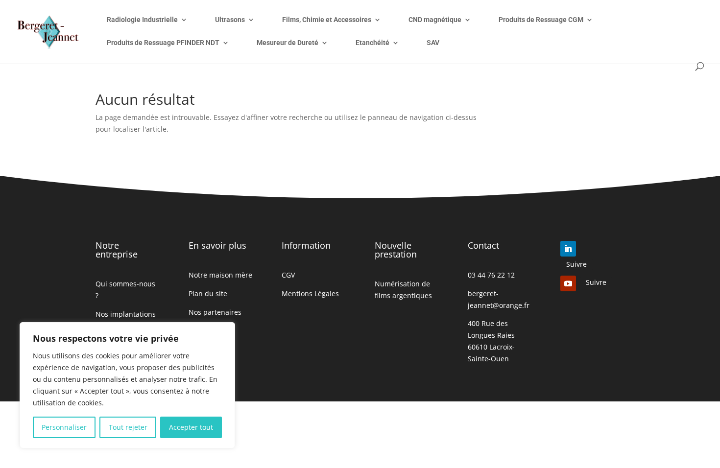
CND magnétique (434, 19)
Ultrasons (230, 19)
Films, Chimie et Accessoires (326, 19)
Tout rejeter (128, 427)
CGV (288, 275)
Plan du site (208, 293)
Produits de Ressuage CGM (541, 19)
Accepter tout (191, 427)
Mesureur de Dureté (287, 43)
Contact (483, 245)
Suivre (576, 264)
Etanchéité (372, 43)
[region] (127, 385)
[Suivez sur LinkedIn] (568, 249)
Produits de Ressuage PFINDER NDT (163, 43)
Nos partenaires (215, 312)
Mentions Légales (310, 293)
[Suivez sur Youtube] (568, 283)
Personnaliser (64, 427)
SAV (433, 43)
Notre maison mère (220, 275)
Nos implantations (126, 314)
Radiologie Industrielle (142, 19)
